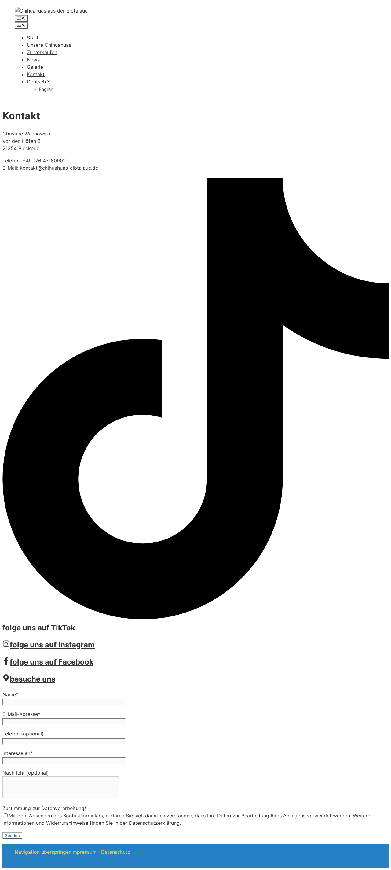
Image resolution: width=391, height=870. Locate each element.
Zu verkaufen (42, 52)
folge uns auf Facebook (51, 661)
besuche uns (32, 679)
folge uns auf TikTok (38, 627)
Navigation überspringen (43, 852)
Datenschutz (115, 852)
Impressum (84, 852)
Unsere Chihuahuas (49, 45)
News (33, 60)
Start (32, 38)
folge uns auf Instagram (52, 644)
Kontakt (36, 74)
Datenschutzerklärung (154, 823)
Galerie (35, 67)
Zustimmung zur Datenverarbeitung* (44, 808)
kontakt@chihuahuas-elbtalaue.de (59, 168)
